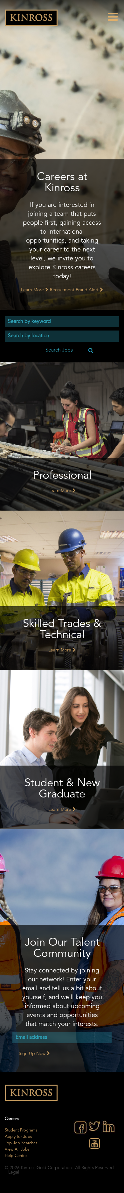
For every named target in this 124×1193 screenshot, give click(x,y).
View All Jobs (17, 1149)
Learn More (33, 290)
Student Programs (21, 1130)
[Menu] (116, 16)
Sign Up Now (33, 1053)
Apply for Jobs (18, 1137)
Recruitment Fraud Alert (75, 290)
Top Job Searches (21, 1143)
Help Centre (16, 1156)
